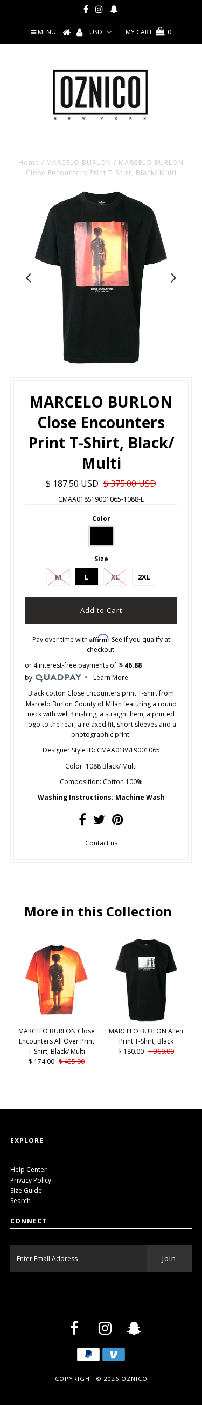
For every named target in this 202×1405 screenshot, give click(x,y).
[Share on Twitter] (99, 822)
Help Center (28, 1169)
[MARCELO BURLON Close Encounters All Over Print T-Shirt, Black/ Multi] (57, 1019)
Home (28, 162)
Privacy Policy (30, 1180)
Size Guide (26, 1190)
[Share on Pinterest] (117, 822)
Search (20, 1200)
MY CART (148, 32)
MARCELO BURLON (79, 162)
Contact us (101, 843)
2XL (144, 577)
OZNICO (134, 1378)
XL (115, 577)
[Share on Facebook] (82, 822)
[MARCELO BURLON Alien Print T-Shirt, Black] (146, 1019)
